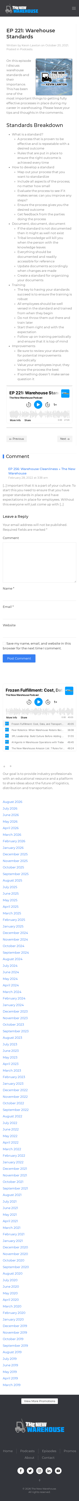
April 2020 (11, 1300)
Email (8, 607)
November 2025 (15, 861)
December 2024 (15, 933)
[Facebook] (4, 674)
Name (8, 588)
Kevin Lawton (31, 45)
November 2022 (15, 1097)
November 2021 (15, 1175)
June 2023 (11, 1051)
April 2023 (11, 1064)
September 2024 (16, 952)
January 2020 (13, 1319)
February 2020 (14, 1313)
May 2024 (10, 979)
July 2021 (10, 1201)
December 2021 (15, 1168)
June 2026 (11, 815)
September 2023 (16, 1031)
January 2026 (13, 848)
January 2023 (13, 1083)
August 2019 (12, 1352)
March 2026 (12, 834)
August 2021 (12, 1195)
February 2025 (14, 920)
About (29, 1457)
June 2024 (11, 972)
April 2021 (10, 1221)
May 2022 (10, 1136)
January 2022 (13, 1162)
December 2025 (15, 854)
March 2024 (12, 992)
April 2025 (11, 906)
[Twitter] (9, 674)
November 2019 (15, 1332)
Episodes (49, 1451)
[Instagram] (14, 674)
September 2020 (16, 1267)
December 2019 (15, 1326)
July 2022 (10, 1123)
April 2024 (11, 985)
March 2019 (11, 1385)
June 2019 (10, 1365)
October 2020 (13, 1260)
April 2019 (10, 1378)
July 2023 (10, 1044)
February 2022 (14, 1155)
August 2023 (12, 1037)
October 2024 (13, 946)
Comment (11, 538)
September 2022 (16, 1110)
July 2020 (10, 1280)
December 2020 (15, 1247)
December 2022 (15, 1090)
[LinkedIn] (19, 674)
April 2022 (11, 1142)
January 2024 (13, 1005)
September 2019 (15, 1345)
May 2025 (10, 900)
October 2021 (13, 1182)
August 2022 (12, 1116)
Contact (48, 1457)
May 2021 (10, 1214)
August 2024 (12, 959)
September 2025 (16, 874)
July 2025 (10, 887)
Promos (70, 1451)
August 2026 (12, 802)
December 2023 (15, 1011)
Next (63, 438)
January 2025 (13, 926)
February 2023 (14, 1077)
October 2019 (13, 1339)
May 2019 (10, 1372)
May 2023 (10, 1057)
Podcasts (26, 49)
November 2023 (15, 1018)
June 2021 (10, 1208)
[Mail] (29, 674)
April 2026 (11, 828)
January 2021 (13, 1241)
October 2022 (13, 1103)
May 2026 (10, 821)
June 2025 (11, 893)
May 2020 (10, 1293)
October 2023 (13, 1024)
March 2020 (12, 1306)
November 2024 (15, 939)
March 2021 (11, 1228)
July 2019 (10, 1359)
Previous (18, 438)
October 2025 (13, 867)
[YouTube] (24, 674)
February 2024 (14, 998)
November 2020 (15, 1254)
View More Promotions (39, 1401)
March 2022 (12, 1149)
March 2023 (12, 1070)
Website (9, 625)
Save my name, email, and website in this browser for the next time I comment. (37, 646)
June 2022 (11, 1129)
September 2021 (15, 1188)
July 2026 (10, 808)
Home (8, 1451)
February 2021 (13, 1234)
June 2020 (11, 1286)
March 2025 (12, 913)
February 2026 (14, 841)
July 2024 (10, 966)
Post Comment (19, 658)
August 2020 (12, 1273)
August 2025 (12, 880)
